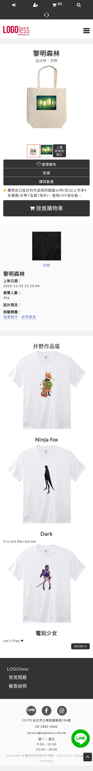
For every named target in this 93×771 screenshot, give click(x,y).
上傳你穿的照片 (59, 150)
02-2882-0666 (46, 726)
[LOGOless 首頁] (16, 31)
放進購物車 (49, 208)
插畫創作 (10, 317)
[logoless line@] (80, 738)
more (79, 646)
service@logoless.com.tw (46, 733)
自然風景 (28, 317)
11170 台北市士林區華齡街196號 (46, 720)
